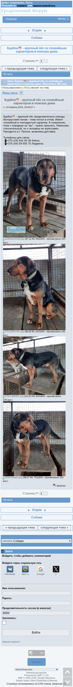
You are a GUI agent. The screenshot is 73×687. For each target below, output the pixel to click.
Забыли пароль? (11, 641)
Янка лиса (10, 93)
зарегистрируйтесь (44, 5)
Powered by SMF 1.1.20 (36, 675)
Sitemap (53, 680)
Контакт (36, 662)
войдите (22, 5)
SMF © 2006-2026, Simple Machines (36, 678)
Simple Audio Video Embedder (31, 680)
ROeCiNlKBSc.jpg (13, 396)
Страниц (29, 60)
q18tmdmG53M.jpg (14, 239)
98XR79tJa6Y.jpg (13, 477)
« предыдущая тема (19, 68)
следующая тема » (54, 68)
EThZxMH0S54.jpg (14, 331)
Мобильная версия (36, 672)
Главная (10, 19)
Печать (8, 74)
